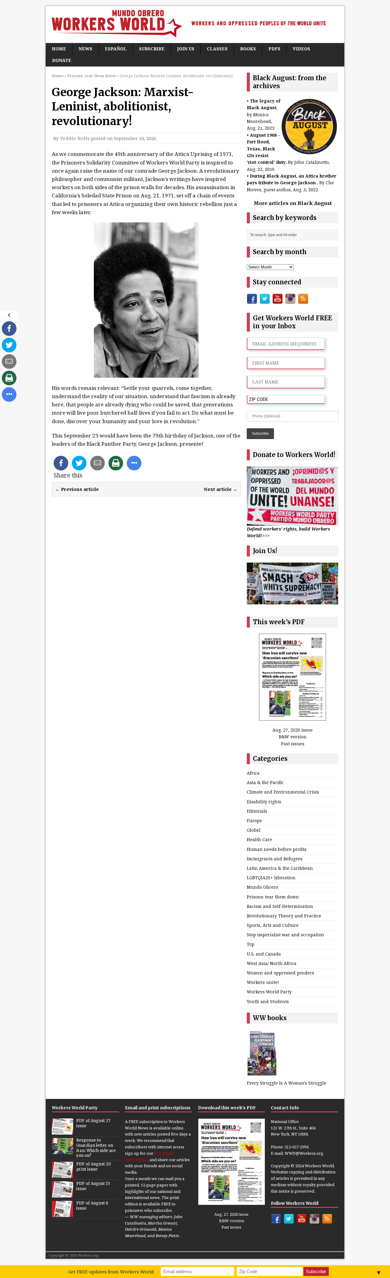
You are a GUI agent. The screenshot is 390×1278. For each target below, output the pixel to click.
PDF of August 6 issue (92, 1206)
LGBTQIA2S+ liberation (271, 877)
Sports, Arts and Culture (273, 925)
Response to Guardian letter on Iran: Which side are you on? (96, 1148)
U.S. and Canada (264, 954)
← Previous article (77, 489)
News (85, 49)
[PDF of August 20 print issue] (62, 1175)
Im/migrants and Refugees (275, 859)
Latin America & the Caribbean (280, 868)
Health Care (259, 839)
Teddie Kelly (75, 138)
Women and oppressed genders (280, 973)
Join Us (185, 49)
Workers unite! (263, 982)
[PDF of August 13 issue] (62, 1194)
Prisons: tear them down (273, 897)
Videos (301, 49)
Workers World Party (269, 992)
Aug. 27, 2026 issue (292, 730)
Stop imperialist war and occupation (285, 935)
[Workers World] (195, 24)
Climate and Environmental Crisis (283, 792)
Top (250, 944)
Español (115, 49)
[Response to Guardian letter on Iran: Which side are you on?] (62, 1151)
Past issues (292, 744)
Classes (217, 49)
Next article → (220, 489)
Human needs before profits (277, 849)
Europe (254, 820)
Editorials (257, 811)
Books (248, 49)
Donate (61, 60)
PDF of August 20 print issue (93, 1166)
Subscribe (152, 49)
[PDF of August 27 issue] (62, 1131)
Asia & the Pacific (265, 782)
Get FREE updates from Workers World (111, 1272)
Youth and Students (268, 1001)
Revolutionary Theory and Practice (284, 916)
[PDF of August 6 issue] (62, 1214)
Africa (253, 773)
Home (59, 49)
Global (254, 830)
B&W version (293, 737)
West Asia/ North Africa (271, 963)
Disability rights (264, 802)
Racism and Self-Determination (280, 906)
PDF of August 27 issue (93, 1123)
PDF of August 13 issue (93, 1186)
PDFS (274, 49)
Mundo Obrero (262, 887)
